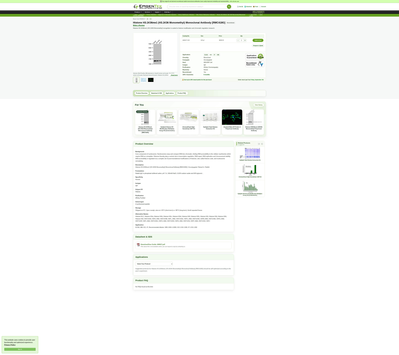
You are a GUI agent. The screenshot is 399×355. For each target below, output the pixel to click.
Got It (20, 349)
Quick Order (254, 14)
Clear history (259, 105)
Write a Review (139, 25)
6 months (207, 74)
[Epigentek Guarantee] (258, 12)
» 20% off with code (234, 1)
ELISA (206, 54)
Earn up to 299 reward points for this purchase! (198, 79)
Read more (174, 75)
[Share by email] (147, 19)
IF (214, 54)
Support (157, 12)
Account (263, 6)
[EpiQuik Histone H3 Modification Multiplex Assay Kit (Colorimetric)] (167, 117)
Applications (170, 93)
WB (218, 54)
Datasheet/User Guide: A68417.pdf (153, 244)
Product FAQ (182, 93)
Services (147, 12)
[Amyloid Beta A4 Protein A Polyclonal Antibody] (232, 117)
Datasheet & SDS (156, 93)
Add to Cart (258, 40)
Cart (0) (241, 6)
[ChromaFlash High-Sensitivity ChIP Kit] (189, 117)
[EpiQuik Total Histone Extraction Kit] (210, 117)
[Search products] (229, 7)
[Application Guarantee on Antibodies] (255, 56)
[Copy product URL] (150, 19)
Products (137, 12)
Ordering (166, 12)
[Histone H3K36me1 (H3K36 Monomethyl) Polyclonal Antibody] (254, 117)
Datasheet (249, 6)
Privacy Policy (9, 345)
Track (256, 6)
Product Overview (141, 93)
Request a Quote (258, 45)
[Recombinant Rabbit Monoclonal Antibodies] (255, 64)
